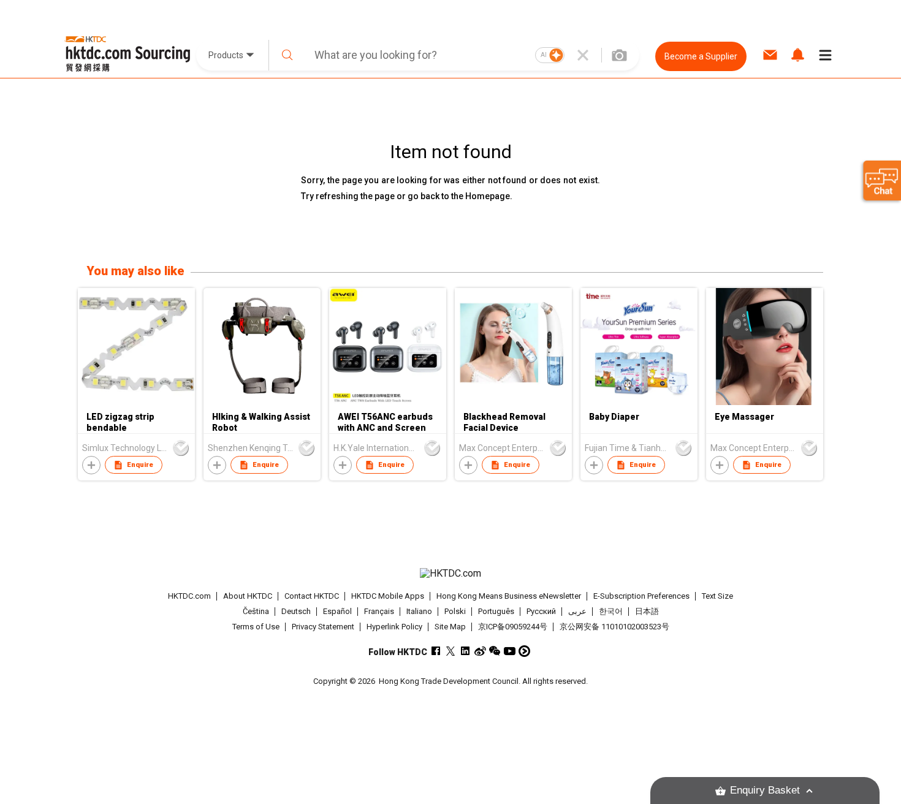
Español (337, 611)
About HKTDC (247, 596)
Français (379, 611)
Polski (455, 611)
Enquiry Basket (765, 790)
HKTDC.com (189, 596)
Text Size (717, 596)
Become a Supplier (700, 56)
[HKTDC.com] (450, 573)
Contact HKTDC (311, 596)
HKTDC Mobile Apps (387, 596)
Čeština (256, 611)
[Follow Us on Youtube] (509, 651)
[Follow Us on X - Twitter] (451, 651)
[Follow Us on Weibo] (480, 651)
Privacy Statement (323, 626)
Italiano (419, 611)
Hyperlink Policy (394, 626)
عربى (577, 611)
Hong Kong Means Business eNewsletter (508, 596)
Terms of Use (255, 626)
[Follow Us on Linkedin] (465, 651)
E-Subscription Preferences (641, 596)
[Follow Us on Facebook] (436, 651)
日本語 (647, 611)
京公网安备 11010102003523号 (614, 626)
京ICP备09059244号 (512, 626)
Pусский (541, 611)
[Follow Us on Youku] (524, 651)
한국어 (611, 611)
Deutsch (296, 611)
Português (496, 611)
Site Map (450, 626)
